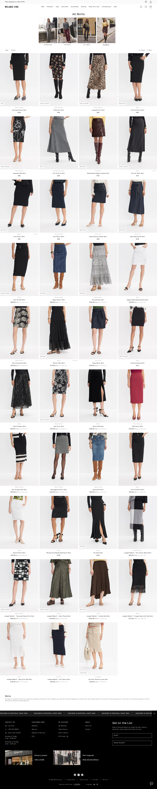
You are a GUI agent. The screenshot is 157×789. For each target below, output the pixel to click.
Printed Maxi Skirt (98, 300)
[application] (151, 783)
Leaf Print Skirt (59, 426)
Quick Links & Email (14, 733)
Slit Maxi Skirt (98, 553)
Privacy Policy (71, 779)
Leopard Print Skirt (98, 110)
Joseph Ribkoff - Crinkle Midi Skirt (98, 616)
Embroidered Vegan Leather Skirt (98, 173)
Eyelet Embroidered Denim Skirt (137, 300)
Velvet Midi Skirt (98, 426)
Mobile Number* (119, 743)
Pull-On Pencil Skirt (137, 110)
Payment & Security (38, 733)
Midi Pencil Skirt (137, 426)
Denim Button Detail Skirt (98, 236)
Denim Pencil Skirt (59, 300)
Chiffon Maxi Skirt (59, 363)
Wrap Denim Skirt (98, 363)
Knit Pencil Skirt (19, 236)
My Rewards (63, 726)
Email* (116, 735)
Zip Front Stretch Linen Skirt (98, 679)
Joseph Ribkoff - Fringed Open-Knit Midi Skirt (137, 616)
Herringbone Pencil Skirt (59, 489)
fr (97, 784)
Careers (88, 729)
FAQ (33, 736)
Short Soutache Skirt (19, 363)
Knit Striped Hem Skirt (19, 489)
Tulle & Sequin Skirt (19, 426)
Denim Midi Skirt (98, 489)
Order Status (63, 729)
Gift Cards (62, 736)
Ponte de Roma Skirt (138, 363)
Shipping (35, 726)
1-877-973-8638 (13, 729)
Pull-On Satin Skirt (137, 173)
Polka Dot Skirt (59, 110)
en (94, 784)
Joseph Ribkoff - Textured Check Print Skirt (19, 616)
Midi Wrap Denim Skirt (137, 236)
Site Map (95, 779)
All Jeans (86, 45)
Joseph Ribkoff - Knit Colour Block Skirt (137, 553)
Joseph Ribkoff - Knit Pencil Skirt (58, 679)
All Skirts (106, 45)
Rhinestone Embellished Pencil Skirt (59, 553)
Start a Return (63, 733)
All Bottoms (48, 45)
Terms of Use (84, 779)
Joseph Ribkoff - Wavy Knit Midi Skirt (19, 679)
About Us (88, 726)
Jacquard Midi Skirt (19, 173)
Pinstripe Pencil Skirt (19, 110)
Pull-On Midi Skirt (19, 300)
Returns (34, 729)
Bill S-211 (105, 779)
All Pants (67, 45)
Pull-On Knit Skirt (59, 173)
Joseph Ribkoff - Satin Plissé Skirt (59, 616)
